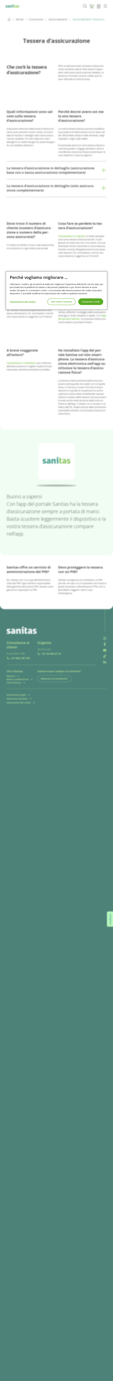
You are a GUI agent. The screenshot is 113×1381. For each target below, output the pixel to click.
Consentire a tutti (91, 301)
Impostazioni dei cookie (23, 301)
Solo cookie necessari (61, 301)
